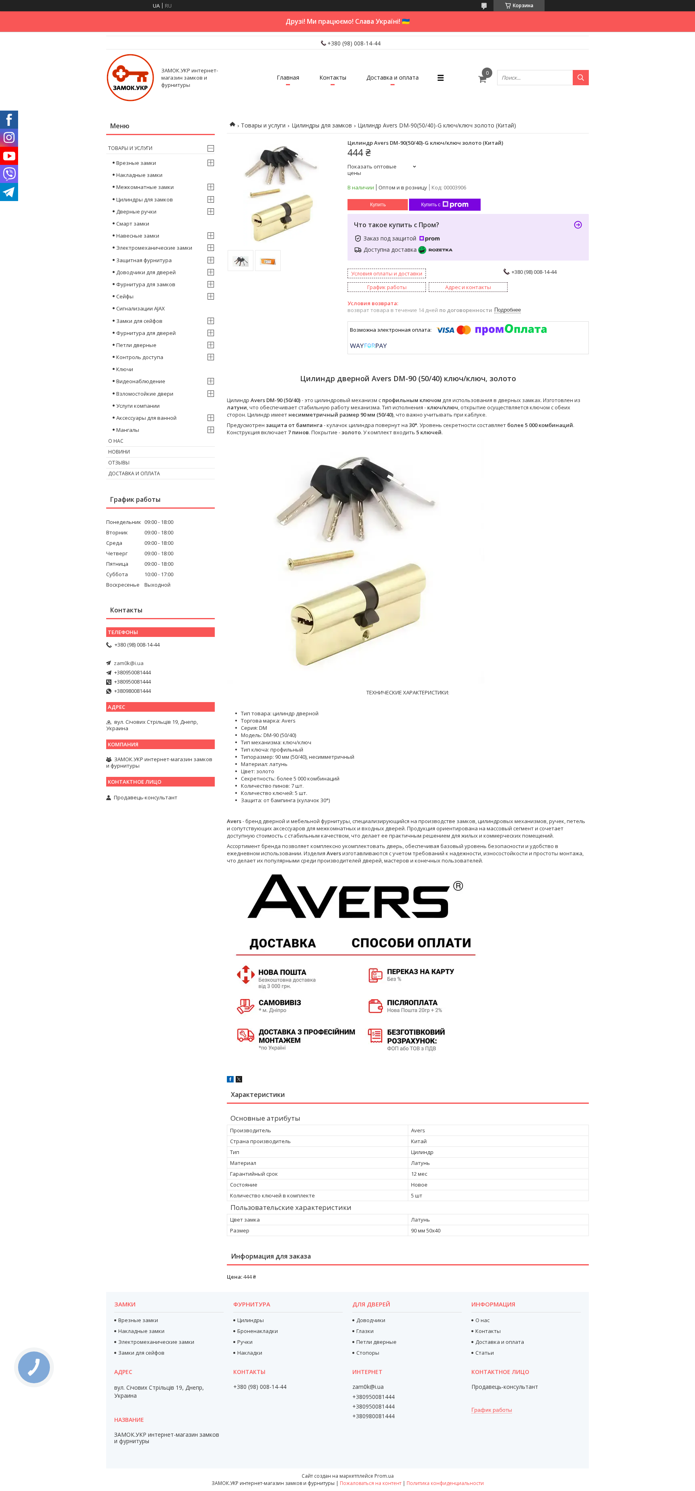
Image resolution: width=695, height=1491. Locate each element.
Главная (288, 77)
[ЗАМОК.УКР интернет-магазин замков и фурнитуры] (130, 77)
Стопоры (367, 1352)
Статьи (484, 1352)
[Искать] (581, 77)
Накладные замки (139, 175)
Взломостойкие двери (144, 393)
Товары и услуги (263, 125)
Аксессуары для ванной (146, 417)
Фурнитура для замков (145, 284)
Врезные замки (136, 162)
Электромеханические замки (154, 247)
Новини (119, 451)
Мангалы (127, 429)
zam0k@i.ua (129, 663)
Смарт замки (132, 223)
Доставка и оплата (392, 77)
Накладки (249, 1352)
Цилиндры (250, 1320)
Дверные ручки (136, 211)
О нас (115, 440)
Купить (378, 204)
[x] (239, 1080)
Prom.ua (384, 1476)
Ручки (245, 1341)
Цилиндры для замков (322, 125)
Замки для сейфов (139, 320)
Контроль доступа (139, 357)
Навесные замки (137, 235)
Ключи (124, 369)
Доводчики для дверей (146, 272)
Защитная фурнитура (144, 260)
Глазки (365, 1331)
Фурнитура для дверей (146, 333)
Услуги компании (138, 405)
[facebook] (230, 1080)
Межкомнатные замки (145, 187)
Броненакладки (257, 1331)
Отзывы (119, 462)
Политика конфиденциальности (445, 1483)
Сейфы (125, 296)
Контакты (332, 77)
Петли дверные (136, 345)
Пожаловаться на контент (370, 1483)
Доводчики (370, 1320)
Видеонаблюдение (140, 381)
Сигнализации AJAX (140, 308)
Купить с (430, 204)
